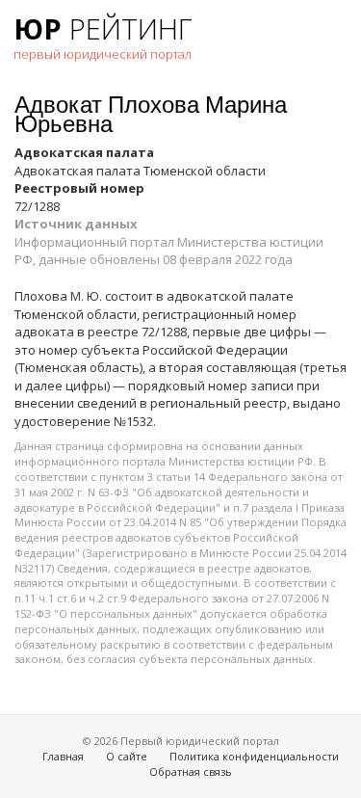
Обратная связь (190, 771)
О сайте (126, 756)
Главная (63, 756)
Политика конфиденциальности (254, 756)
